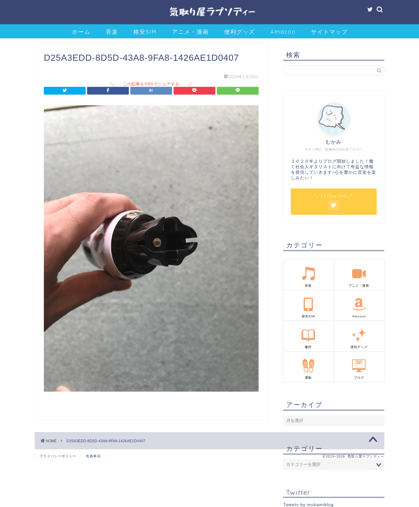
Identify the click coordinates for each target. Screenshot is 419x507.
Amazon (283, 31)
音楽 (112, 31)
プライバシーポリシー (58, 456)
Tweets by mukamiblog (308, 504)
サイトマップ (329, 31)
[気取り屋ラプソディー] (209, 18)
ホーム (81, 31)
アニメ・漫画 (190, 31)
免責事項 (93, 456)
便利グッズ (239, 31)
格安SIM (145, 31)
